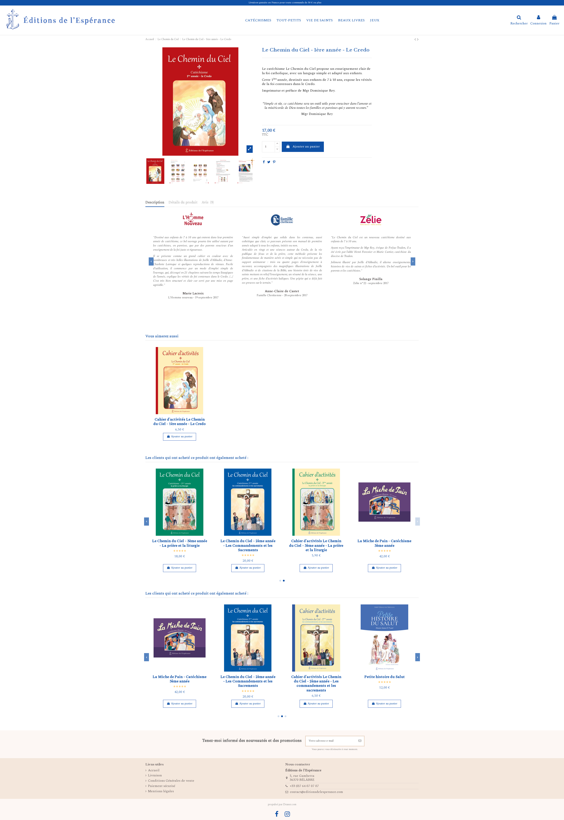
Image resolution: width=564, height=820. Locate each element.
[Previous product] (415, 39)
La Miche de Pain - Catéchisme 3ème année (384, 543)
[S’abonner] (360, 741)
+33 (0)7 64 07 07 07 (304, 786)
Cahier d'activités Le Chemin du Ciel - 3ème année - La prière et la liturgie (316, 545)
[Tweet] (268, 162)
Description (154, 202)
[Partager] (264, 162)
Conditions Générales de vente (171, 781)
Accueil (154, 770)
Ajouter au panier (306, 146)
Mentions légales (161, 791)
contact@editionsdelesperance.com (316, 791)
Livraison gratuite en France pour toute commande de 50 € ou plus (285, 2)
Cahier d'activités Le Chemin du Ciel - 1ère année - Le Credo (179, 422)
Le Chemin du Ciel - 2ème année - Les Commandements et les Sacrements (248, 545)
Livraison (155, 776)
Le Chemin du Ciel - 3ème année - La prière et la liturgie (179, 543)
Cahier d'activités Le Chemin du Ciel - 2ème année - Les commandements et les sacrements (316, 683)
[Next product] (418, 39)
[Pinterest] (274, 162)
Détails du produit (183, 202)
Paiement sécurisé (161, 786)
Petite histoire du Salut (384, 677)
